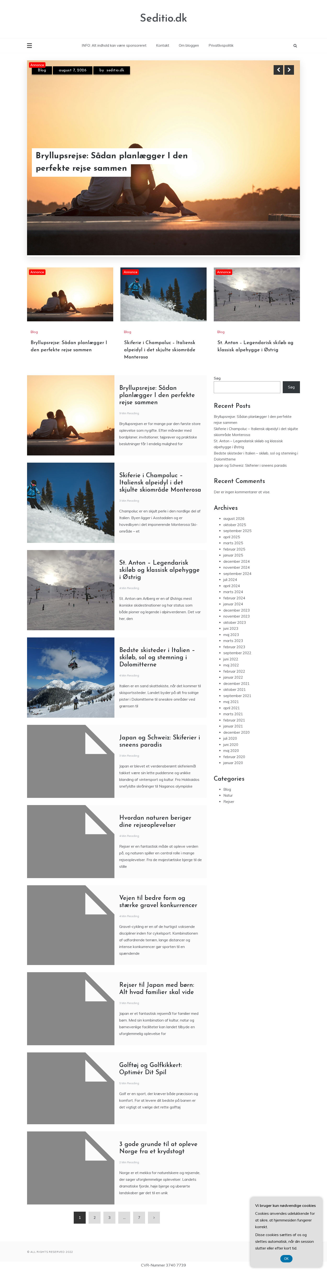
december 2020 (236, 719)
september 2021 (237, 683)
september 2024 (237, 560)
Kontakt (162, 45)
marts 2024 (233, 579)
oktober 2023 (234, 609)
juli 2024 (230, 566)
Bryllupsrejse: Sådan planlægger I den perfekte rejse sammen (157, 382)
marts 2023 (233, 627)
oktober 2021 (234, 676)
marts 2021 (233, 701)
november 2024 (236, 554)
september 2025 (237, 518)
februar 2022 (234, 658)
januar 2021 (233, 713)
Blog (42, 70)
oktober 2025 (234, 512)
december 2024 (236, 548)
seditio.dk (119, 70)
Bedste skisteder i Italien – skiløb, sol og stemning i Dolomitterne (157, 644)
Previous (278, 70)
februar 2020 (234, 744)
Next (289, 70)
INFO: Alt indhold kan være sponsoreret (114, 45)
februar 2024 (234, 585)
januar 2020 (233, 750)
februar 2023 (234, 634)
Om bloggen (189, 45)
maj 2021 (231, 689)
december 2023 (236, 597)
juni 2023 (230, 615)
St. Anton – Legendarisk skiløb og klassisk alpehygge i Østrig (159, 557)
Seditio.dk (163, 18)
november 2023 (236, 603)
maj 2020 (231, 737)
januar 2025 (233, 542)
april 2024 (231, 573)
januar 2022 (233, 664)
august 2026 (233, 505)
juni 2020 (230, 731)
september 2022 (237, 640)
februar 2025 (234, 536)
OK (286, 1259)
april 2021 (231, 695)
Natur (228, 782)
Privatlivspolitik (221, 45)
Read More (280, 156)
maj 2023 (231, 621)
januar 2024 (233, 591)
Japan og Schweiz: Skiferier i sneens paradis (250, 452)
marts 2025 (233, 530)
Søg (217, 365)
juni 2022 (230, 646)
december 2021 (236, 670)
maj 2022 (231, 652)
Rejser (228, 788)
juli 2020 (230, 725)
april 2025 (231, 524)
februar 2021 (234, 707)
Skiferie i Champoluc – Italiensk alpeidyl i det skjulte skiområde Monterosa (99, 156)
